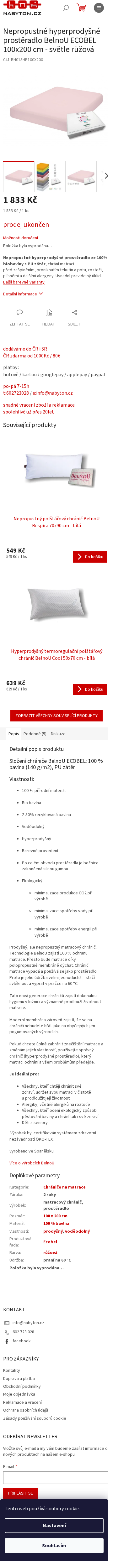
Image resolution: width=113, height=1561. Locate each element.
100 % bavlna (56, 1223)
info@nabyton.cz (28, 1323)
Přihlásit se (20, 1493)
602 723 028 (23, 1332)
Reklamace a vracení (22, 1402)
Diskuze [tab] (58, 734)
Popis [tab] (13, 734)
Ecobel (50, 1242)
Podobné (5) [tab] (35, 734)
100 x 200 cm (55, 1216)
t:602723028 (16, 393)
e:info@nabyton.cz (53, 393)
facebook (22, 1341)
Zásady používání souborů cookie (34, 1418)
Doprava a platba (19, 1379)
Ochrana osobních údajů (25, 1410)
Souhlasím (54, 1545)
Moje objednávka (19, 1394)
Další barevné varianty (24, 282)
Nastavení (54, 1525)
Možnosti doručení (20, 238)
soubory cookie (62, 1508)
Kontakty (11, 1370)
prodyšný (52, 1231)
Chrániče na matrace (64, 1187)
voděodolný (77, 1231)
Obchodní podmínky (22, 1386)
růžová (50, 1253)
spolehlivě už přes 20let (28, 411)
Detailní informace (20, 294)
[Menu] (99, 8)
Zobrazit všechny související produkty (56, 716)
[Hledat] (66, 8)
